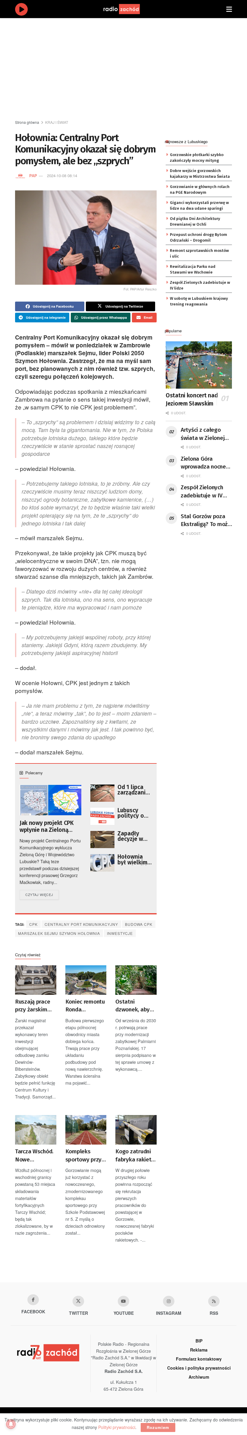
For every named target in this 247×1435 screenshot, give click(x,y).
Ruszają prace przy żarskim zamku (32, 1006)
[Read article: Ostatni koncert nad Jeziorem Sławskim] (199, 365)
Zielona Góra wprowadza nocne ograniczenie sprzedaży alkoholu (205, 463)
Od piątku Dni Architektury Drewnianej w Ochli (195, 221)
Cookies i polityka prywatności (199, 1368)
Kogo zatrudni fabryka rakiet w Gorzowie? (133, 1156)
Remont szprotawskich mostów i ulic (199, 253)
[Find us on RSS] (214, 1301)
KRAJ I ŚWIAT (56, 122)
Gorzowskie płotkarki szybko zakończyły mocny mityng (197, 157)
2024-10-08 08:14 (62, 175)
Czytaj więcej (42, 894)
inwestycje (120, 933)
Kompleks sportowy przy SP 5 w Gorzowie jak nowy (83, 1156)
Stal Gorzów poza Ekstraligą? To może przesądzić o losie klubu (206, 520)
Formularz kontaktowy (199, 1359)
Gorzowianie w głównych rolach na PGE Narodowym (200, 189)
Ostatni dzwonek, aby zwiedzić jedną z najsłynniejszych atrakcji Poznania (136, 1006)
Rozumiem (158, 1427)
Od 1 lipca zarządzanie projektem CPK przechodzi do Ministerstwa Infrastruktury (134, 790)
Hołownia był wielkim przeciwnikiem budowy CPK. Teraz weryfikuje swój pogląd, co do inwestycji (134, 859)
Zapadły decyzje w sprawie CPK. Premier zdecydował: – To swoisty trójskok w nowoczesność (134, 836)
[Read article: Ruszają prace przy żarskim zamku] (35, 980)
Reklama (199, 1350)
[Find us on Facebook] (33, 1299)
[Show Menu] (229, 9)
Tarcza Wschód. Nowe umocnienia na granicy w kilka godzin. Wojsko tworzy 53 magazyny (34, 1156)
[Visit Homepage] (127, 9)
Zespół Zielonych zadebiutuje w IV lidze (200, 285)
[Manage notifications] (11, 1424)
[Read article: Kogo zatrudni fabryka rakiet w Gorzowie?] (136, 1130)
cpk (33, 924)
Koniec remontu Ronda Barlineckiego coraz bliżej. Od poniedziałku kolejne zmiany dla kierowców (85, 1006)
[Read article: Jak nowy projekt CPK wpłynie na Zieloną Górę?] (50, 800)
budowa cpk (138, 924)
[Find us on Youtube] (123, 1301)
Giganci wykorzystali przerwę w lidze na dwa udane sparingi (199, 205)
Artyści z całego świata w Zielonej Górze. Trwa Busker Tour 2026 (205, 434)
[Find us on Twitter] (78, 1301)
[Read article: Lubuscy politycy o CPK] (102, 816)
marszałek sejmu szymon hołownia (59, 933)
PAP (33, 175)
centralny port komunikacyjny (81, 924)
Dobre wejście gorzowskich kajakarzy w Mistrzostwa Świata (200, 173)
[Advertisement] (131, 69)
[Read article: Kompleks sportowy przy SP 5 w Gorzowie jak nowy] (86, 1130)
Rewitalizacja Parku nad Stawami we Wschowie (192, 269)
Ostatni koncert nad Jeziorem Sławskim (191, 399)
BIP (198, 1341)
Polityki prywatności (116, 1427)
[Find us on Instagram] (168, 1301)
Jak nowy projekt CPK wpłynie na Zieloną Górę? (46, 826)
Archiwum (199, 1377)
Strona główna (27, 122)
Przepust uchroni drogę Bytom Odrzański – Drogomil (198, 237)
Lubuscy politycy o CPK (130, 813)
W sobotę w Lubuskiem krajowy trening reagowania (199, 301)
